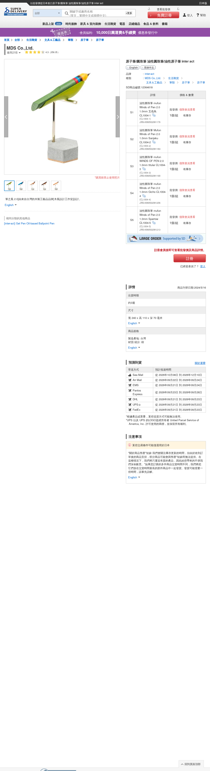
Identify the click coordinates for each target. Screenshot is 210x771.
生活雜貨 (110, 24)
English (133, 67)
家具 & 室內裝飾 (90, 24)
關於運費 (200, 363)
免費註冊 (164, 15)
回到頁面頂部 (193, 764)
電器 (122, 24)
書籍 (165, 24)
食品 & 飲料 (151, 24)
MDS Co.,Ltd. (153, 78)
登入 (202, 266)
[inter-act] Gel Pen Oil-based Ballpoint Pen (29, 223)
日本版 (203, 3)
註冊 (189, 258)
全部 (17, 40)
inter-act (149, 74)
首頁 (6, 40)
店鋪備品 (134, 24)
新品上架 (51, 24)
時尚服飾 (71, 24)
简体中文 (149, 67)
